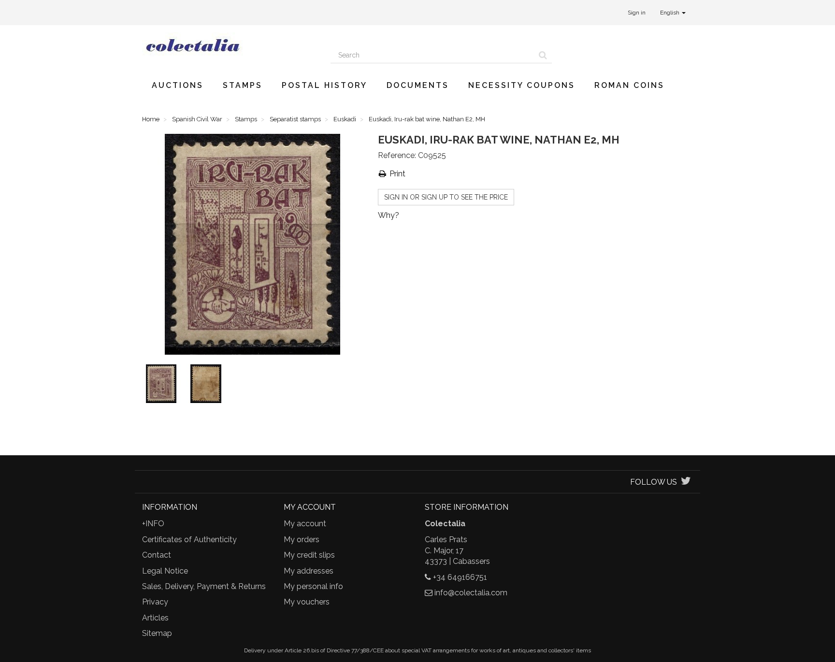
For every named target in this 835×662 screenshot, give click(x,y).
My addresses (308, 571)
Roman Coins (629, 85)
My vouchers (307, 601)
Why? (388, 215)
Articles (155, 617)
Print (396, 173)
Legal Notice (165, 571)
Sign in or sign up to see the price (446, 197)
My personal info (313, 586)
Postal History (324, 85)
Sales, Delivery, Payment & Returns (204, 586)
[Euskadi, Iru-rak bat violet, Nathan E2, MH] (163, 385)
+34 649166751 (460, 577)
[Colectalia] (229, 45)
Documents (418, 85)
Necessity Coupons (521, 85)
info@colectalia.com (470, 592)
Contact (156, 555)
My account (305, 523)
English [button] (670, 12)
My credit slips (309, 555)
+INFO (153, 523)
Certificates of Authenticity (189, 539)
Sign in (637, 12)
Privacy (155, 601)
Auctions (177, 85)
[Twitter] (686, 482)
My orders (301, 539)
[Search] (543, 55)
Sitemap (157, 633)
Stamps (242, 85)
